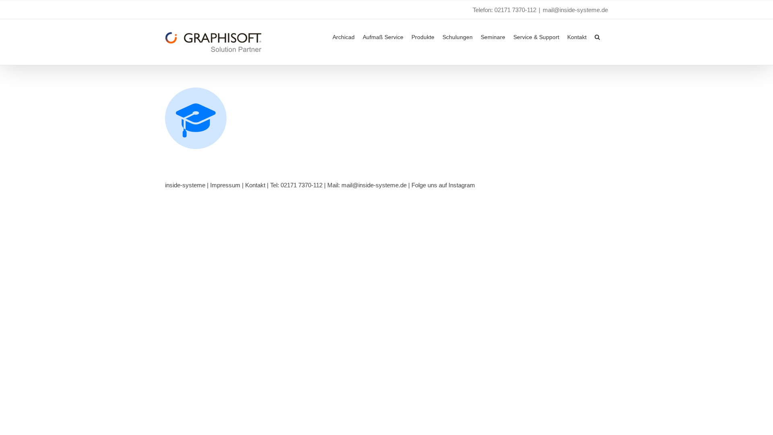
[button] (597, 36)
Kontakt (255, 185)
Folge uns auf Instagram (443, 185)
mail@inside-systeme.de (575, 9)
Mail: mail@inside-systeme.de (367, 185)
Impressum (225, 185)
